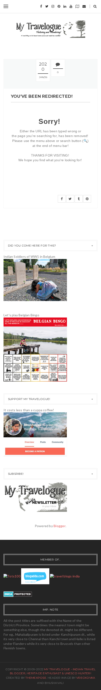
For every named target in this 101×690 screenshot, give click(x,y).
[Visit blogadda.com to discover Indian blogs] (35, 576)
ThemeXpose (35, 677)
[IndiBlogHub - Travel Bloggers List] (65, 576)
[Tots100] (12, 576)
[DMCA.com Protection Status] (18, 594)
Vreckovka (85, 677)
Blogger (60, 526)
